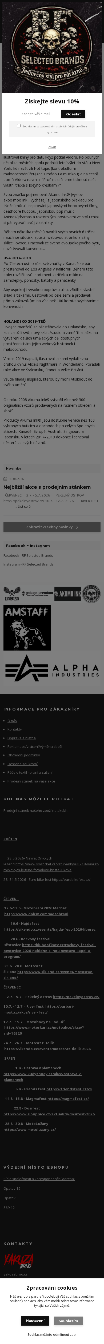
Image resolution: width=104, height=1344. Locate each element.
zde (73, 1334)
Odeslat (73, 114)
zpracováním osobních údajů (57, 126)
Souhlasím (68, 1321)
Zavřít (52, 147)
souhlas (72, 1296)
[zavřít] (92, 10)
